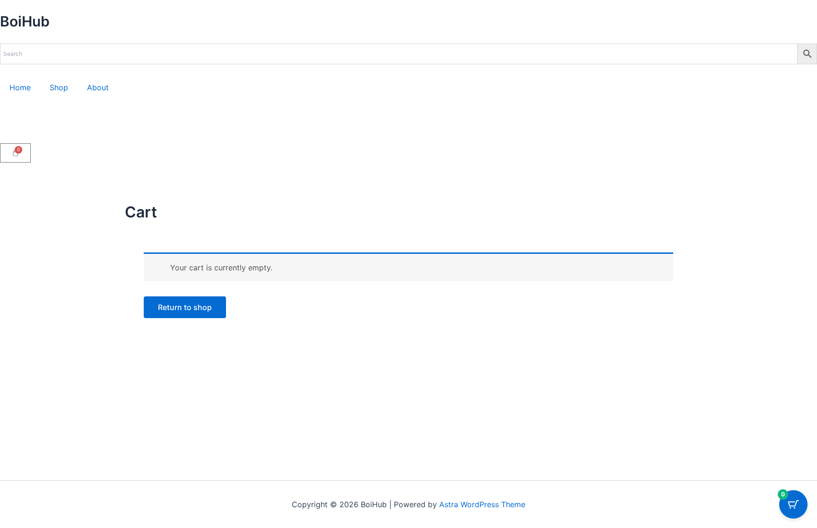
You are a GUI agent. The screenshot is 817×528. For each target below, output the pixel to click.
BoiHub (25, 21)
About (98, 87)
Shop (59, 87)
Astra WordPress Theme (482, 504)
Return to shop (185, 307)
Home (20, 87)
